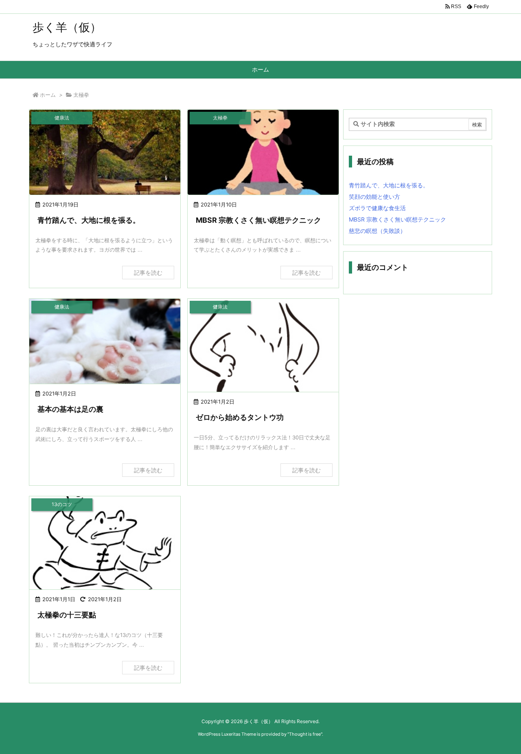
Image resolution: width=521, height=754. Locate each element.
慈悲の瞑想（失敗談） (377, 230)
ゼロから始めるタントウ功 (240, 417)
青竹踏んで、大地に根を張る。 (88, 220)
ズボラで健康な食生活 (377, 207)
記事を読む (148, 272)
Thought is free (305, 734)
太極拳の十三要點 (66, 615)
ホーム (48, 94)
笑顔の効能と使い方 (374, 196)
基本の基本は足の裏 (70, 409)
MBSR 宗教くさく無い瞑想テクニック (258, 220)
